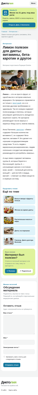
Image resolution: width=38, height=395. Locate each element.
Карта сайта (13, 390)
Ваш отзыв (8, 313)
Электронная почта (11, 347)
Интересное (13, 31)
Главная (4, 31)
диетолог (20, 130)
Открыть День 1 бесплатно (19, 25)
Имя (5, 338)
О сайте (3, 390)
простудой (17, 103)
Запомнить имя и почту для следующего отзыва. (16, 358)
